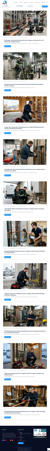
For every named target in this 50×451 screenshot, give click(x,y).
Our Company (16, 2)
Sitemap (30, 450)
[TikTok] (6, 440)
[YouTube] (10, 440)
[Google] (12, 440)
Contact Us (44, 6)
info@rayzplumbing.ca (23, 440)
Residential (26, 2)
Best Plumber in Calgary (15, 37)
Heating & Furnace (24, 37)
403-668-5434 (6, 5)
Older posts (6, 424)
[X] (8, 440)
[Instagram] (5, 440)
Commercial (31, 2)
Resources (43, 2)
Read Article (7, 46)
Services (21, 2)
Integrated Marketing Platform (27, 447)
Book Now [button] (20, 443)
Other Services (37, 2)
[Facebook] (3, 440)
